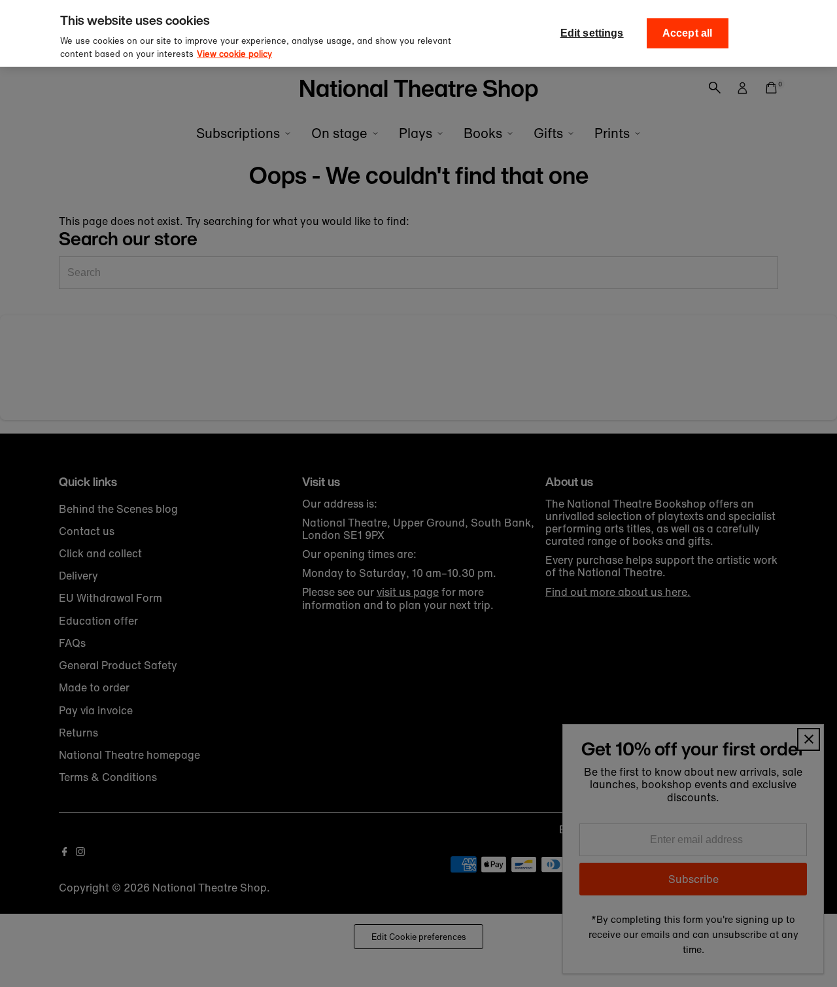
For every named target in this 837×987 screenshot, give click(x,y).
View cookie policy (234, 54)
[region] (418, 33)
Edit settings (592, 33)
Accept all (687, 33)
